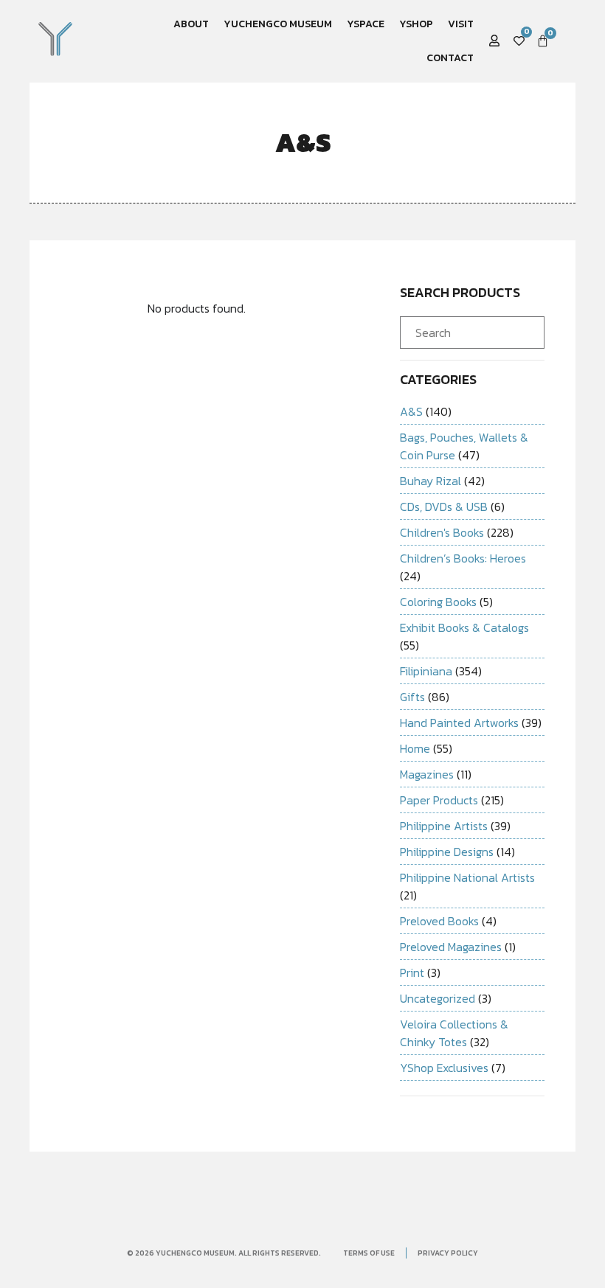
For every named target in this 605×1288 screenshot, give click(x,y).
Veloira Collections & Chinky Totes (454, 1033)
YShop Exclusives (444, 1067)
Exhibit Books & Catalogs (464, 627)
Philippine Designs (447, 851)
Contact (450, 58)
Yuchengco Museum (278, 24)
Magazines (427, 774)
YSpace (365, 24)
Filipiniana (426, 671)
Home (415, 748)
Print (412, 972)
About (191, 24)
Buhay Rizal (430, 481)
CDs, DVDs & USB (444, 506)
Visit (461, 24)
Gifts (412, 697)
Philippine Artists (444, 826)
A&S (411, 411)
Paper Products (439, 800)
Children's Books (442, 532)
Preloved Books (439, 921)
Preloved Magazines (451, 946)
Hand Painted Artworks (459, 722)
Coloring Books (438, 601)
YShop (416, 24)
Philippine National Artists (467, 877)
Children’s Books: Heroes (463, 558)
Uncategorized (437, 998)
